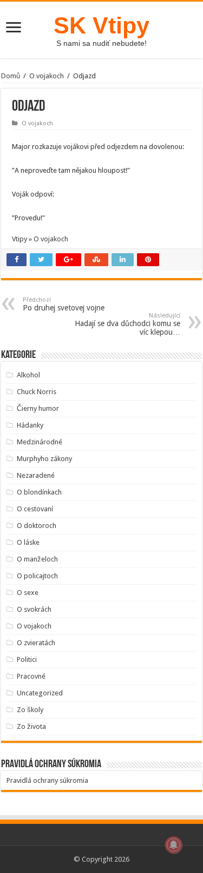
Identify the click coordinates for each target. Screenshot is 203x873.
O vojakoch (46, 76)
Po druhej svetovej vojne (63, 304)
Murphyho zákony (44, 459)
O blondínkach (39, 492)
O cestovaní (35, 509)
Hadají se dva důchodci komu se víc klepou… (127, 324)
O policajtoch (37, 576)
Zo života (31, 726)
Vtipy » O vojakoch (40, 239)
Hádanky (30, 425)
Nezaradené (36, 475)
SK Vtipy (101, 25)
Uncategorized (40, 693)
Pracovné (31, 676)
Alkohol (28, 375)
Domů (10, 76)
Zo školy (30, 710)
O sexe (27, 592)
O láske (28, 542)
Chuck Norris (36, 392)
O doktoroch (36, 526)
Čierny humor (38, 408)
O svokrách (34, 609)
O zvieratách (36, 643)
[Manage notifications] (173, 845)
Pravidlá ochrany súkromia (47, 780)
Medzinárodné (39, 442)
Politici (27, 659)
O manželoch (37, 559)
